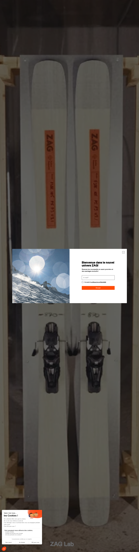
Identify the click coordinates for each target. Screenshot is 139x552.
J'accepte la (95, 282)
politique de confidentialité (98, 282)
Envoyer (98, 288)
